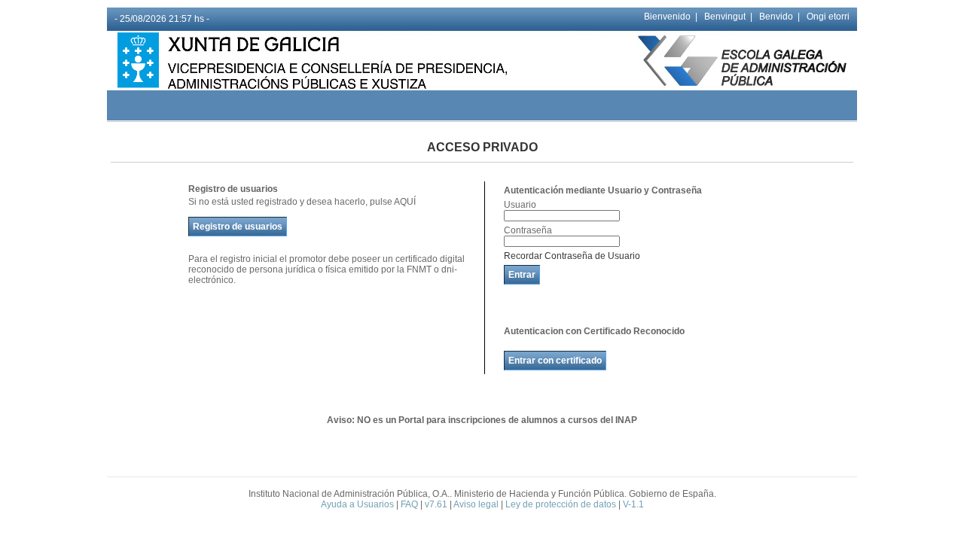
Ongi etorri (828, 16)
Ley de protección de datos (560, 504)
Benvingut (725, 16)
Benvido (776, 16)
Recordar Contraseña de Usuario (572, 256)
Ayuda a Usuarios (357, 504)
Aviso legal (476, 504)
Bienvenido (667, 16)
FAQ (409, 504)
